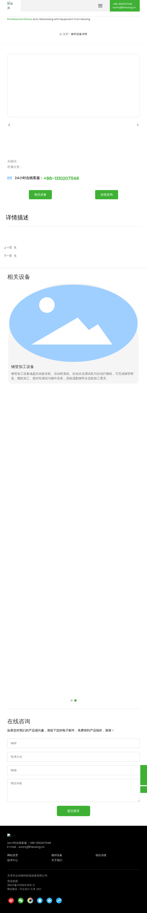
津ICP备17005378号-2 (21, 885)
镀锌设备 (56, 855)
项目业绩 (101, 855)
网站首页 (12, 855)
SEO (38, 889)
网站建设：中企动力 (18, 889)
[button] (71, 700)
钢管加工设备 (22, 366)
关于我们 (56, 860)
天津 (32, 889)
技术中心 (12, 860)
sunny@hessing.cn (124, 7)
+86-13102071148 (122, 4)
